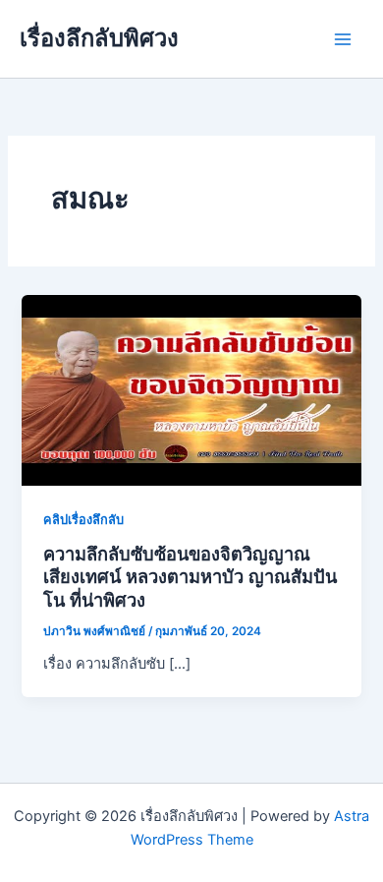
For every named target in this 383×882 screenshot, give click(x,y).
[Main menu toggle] (342, 39)
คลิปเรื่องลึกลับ (83, 519)
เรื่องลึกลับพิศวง (99, 38)
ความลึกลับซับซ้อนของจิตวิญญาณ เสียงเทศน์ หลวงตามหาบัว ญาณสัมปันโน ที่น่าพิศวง (190, 577)
